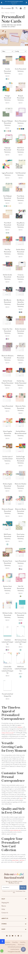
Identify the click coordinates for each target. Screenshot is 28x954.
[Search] (16, 8)
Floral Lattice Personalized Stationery (20, 536)
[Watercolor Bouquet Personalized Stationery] (7, 500)
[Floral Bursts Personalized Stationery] (20, 187)
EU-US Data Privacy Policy (10, 944)
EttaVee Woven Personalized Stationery (20, 252)
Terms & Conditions (19, 891)
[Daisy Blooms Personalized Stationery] (20, 214)
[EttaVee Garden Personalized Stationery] (7, 266)
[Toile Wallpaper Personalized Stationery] (7, 187)
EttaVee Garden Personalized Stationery (7, 277)
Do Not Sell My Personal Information (15, 947)
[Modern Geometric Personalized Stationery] (20, 320)
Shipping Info (5, 903)
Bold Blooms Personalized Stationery (7, 302)
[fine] (21, 128)
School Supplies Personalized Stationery (7, 433)
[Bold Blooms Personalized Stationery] (7, 291)
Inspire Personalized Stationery (7, 407)
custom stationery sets (15, 830)
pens (21, 798)
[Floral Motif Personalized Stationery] (7, 214)
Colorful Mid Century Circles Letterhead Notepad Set (7, 670)
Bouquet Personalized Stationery (20, 98)
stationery (20, 727)
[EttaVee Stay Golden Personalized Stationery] (20, 372)
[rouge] (8, 131)
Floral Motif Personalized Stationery (7, 225)
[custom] (20, 596)
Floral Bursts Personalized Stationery (20, 198)
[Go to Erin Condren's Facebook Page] (6, 935)
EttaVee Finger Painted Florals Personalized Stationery (20, 460)
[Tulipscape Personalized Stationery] (7, 139)
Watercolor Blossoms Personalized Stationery (7, 358)
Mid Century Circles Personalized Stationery (20, 615)
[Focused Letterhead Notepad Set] (7, 685)
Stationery (7, 12)
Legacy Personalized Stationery (7, 174)
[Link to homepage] (6, 8)
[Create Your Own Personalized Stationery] (7, 320)
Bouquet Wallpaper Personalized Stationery (7, 123)
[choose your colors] (8, 339)
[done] (23, 128)
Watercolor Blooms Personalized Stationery (20, 511)
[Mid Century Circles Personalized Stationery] (20, 604)
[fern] (6, 206)
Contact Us (5, 913)
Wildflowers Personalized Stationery (20, 358)
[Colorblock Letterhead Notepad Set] (7, 631)
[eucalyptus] (8, 232)
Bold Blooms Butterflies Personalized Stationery (20, 303)
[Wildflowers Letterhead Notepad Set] (20, 658)
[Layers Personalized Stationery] (20, 552)
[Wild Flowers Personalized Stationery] (7, 526)
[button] (1, 2)
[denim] (10, 131)
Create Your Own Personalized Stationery (7, 331)
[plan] (18, 128)
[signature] (6, 339)
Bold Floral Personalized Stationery (20, 150)
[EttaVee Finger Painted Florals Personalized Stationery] (20, 448)
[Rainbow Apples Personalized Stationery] (7, 475)
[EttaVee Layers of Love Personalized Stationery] (7, 448)
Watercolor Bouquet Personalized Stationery (7, 511)
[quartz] (8, 206)
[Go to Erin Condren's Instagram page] (9, 935)
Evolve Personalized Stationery (20, 70)
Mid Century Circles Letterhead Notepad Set (20, 642)
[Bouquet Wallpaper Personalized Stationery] (7, 112)
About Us (5, 918)
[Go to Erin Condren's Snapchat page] (21, 935)
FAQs (3, 909)
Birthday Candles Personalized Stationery (7, 615)
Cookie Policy (22, 942)
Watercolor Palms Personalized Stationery (21, 408)
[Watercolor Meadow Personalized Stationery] (20, 475)
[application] (23, 949)
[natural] (6, 131)
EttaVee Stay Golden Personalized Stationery (20, 383)
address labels (15, 860)
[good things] (19, 128)
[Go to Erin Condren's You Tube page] (12, 935)
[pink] (21, 312)
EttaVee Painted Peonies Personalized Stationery (7, 383)
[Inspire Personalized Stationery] (7, 397)
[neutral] (21, 569)
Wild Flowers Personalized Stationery (7, 536)
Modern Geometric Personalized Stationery (20, 331)
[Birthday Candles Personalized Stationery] (7, 604)
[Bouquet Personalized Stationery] (20, 87)
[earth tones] (8, 79)
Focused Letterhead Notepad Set (7, 695)
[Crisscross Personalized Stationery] (20, 266)
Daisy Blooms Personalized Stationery (20, 225)
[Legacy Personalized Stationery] (7, 164)
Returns (4, 906)
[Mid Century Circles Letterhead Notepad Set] (20, 631)
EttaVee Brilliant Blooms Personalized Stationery (20, 433)
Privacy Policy (15, 942)
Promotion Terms (21, 944)
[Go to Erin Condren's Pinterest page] (18, 935)
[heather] (19, 312)
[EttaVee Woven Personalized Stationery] (20, 241)
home (3, 12)
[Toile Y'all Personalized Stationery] (20, 577)
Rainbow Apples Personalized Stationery (7, 486)
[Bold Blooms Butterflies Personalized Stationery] (20, 291)
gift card (22, 860)
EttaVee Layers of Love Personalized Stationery (7, 459)
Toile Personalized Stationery (21, 174)
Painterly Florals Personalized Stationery (7, 563)
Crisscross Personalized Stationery (20, 277)
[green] (4, 131)
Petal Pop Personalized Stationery (7, 252)
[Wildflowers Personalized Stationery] (20, 347)
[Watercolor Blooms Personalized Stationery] (20, 500)
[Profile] (12, 8)
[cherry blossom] (6, 232)
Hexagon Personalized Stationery (7, 98)
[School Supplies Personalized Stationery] (7, 423)
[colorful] (6, 79)
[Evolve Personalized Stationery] (20, 60)
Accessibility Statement (14, 949)
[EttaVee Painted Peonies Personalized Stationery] (7, 372)
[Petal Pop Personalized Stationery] (7, 241)
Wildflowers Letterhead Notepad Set (20, 669)
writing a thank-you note (7, 733)
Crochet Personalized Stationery (7, 71)
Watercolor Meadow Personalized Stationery (20, 486)
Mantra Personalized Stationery (20, 122)
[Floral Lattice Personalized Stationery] (20, 526)
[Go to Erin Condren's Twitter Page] (15, 935)
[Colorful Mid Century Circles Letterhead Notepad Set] (7, 658)
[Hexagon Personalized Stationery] (7, 87)
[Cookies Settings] (1, 950)
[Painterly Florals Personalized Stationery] (7, 552)
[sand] (10, 206)
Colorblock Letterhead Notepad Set (7, 642)
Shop (3, 929)
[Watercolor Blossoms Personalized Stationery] (7, 347)
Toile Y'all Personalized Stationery (20, 588)
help (3, 899)
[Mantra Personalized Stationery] (20, 112)
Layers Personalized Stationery (20, 562)
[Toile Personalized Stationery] (20, 164)
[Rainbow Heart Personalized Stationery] (7, 577)
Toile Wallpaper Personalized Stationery (7, 198)
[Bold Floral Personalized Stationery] (20, 139)
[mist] (4, 206)
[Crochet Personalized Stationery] (7, 60)
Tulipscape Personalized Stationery (7, 150)
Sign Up (23, 887)
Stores (4, 924)
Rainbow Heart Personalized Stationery (7, 588)
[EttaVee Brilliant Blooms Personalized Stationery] (20, 423)
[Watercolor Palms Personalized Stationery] (20, 397)
